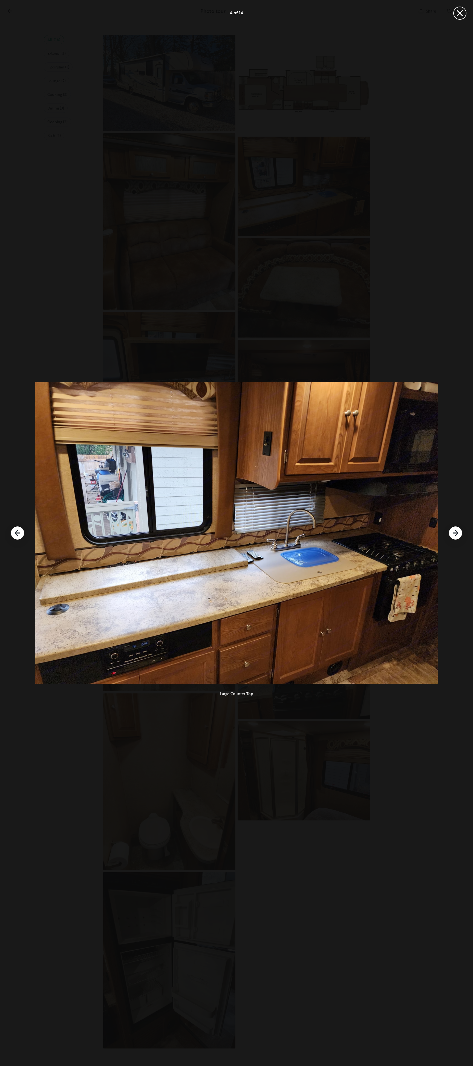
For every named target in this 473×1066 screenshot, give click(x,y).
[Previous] (17, 533)
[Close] (459, 13)
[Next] (455, 533)
